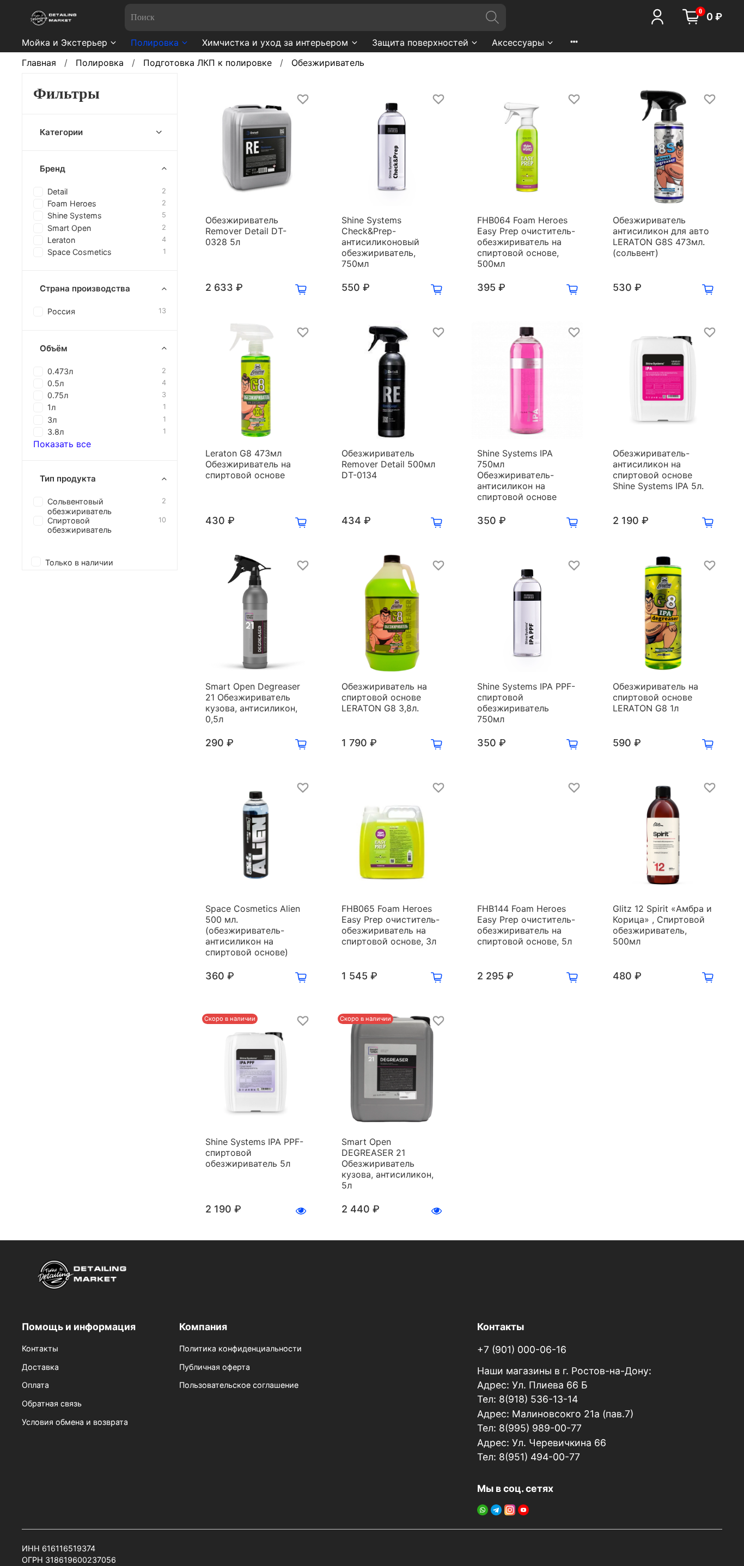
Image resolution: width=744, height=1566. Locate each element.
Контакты (40, 1348)
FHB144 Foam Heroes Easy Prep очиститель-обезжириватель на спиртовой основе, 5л (526, 925)
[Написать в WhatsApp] (482, 1509)
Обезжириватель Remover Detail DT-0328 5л (245, 231)
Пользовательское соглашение (238, 1385)
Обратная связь (52, 1403)
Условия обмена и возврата (75, 1422)
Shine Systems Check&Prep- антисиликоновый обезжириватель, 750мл (380, 242)
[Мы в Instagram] (509, 1509)
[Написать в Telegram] (496, 1509)
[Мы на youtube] (523, 1509)
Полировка (155, 42)
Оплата (35, 1385)
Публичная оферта (214, 1367)
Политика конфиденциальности (240, 1348)
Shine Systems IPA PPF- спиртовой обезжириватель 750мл (526, 702)
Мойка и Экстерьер (64, 42)
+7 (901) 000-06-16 (521, 1349)
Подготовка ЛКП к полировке (207, 62)
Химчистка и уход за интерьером (275, 42)
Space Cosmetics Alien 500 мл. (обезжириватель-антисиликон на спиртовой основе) (252, 930)
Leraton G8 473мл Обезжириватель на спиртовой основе (248, 464)
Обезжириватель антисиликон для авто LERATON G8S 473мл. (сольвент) (661, 236)
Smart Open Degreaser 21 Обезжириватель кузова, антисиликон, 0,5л (252, 702)
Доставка (40, 1367)
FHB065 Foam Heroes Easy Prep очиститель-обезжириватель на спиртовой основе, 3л (390, 925)
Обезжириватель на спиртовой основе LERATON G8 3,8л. (384, 697)
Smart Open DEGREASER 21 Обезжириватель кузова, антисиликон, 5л (387, 1163)
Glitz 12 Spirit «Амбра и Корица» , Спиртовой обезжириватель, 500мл (662, 925)
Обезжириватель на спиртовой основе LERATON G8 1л (655, 697)
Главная (39, 62)
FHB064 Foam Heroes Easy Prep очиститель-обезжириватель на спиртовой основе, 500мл (526, 242)
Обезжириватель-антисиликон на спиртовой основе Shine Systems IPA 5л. (658, 469)
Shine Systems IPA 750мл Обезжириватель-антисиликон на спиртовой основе (517, 475)
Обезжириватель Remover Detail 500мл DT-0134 (388, 464)
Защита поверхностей (420, 42)
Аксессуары (518, 42)
